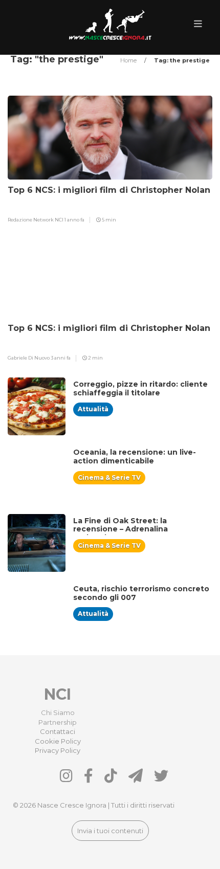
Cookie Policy (58, 741)
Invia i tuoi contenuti (110, 831)
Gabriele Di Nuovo (29, 358)
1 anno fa (74, 219)
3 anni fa (61, 358)
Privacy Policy (57, 750)
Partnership (57, 722)
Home (129, 60)
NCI (57, 694)
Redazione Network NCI (36, 219)
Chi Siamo (58, 712)
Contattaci (57, 731)
